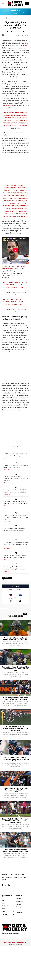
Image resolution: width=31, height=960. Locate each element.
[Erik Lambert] (3, 35)
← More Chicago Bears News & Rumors (14, 942)
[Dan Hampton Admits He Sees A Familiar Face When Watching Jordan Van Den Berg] (15, 717)
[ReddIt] (15, 31)
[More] (23, 31)
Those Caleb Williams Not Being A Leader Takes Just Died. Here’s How (15, 639)
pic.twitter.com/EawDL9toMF (13, 287)
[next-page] (18, 862)
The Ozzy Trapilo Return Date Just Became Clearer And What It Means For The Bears (15, 759)
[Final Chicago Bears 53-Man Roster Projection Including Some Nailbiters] (15, 688)
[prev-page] (13, 862)
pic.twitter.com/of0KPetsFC (12, 304)
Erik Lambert (10, 35)
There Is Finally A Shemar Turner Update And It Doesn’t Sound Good (15, 850)
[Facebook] (7, 31)
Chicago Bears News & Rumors (15, 18)
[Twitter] (11, 31)
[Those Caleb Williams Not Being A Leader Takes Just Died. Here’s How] (15, 628)
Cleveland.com (6, 105)
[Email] (19, 31)
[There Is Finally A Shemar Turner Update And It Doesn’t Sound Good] (15, 840)
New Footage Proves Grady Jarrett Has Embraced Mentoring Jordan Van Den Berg (15, 668)
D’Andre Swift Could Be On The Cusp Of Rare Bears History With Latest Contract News (15, 820)
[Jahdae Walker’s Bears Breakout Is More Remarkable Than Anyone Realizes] (15, 778)
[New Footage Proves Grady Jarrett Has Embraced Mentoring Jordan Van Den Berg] (15, 657)
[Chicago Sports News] (15, 3)
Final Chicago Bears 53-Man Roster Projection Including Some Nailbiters (15, 698)
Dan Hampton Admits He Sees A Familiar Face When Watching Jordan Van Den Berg (15, 728)
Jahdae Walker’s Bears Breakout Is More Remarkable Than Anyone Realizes (15, 790)
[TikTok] (6, 885)
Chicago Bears (22, 45)
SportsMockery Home (15, 944)
